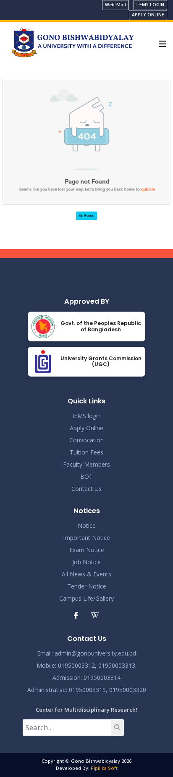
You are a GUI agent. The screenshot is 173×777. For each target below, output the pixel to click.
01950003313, (117, 665)
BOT (86, 476)
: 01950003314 (101, 677)
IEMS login (86, 416)
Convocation (86, 440)
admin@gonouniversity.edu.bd (95, 653)
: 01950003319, (86, 690)
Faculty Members (86, 464)
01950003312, (77, 665)
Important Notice (86, 538)
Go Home (86, 215)
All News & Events (86, 574)
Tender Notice (86, 586)
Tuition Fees (86, 452)
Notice (87, 525)
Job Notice (86, 562)
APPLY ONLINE (148, 15)
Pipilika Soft (104, 768)
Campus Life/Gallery (86, 598)
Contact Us (86, 489)
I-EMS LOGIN (150, 5)
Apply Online (86, 428)
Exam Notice (86, 550)
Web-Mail (115, 5)
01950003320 (126, 690)
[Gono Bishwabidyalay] (72, 43)
